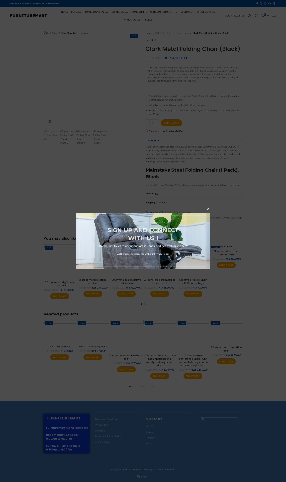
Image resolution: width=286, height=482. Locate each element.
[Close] (208, 209)
